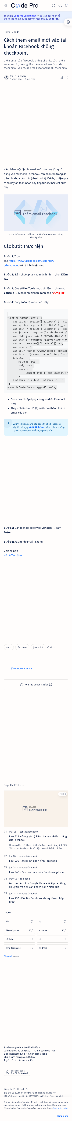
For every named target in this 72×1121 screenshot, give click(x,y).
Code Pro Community (25, 15)
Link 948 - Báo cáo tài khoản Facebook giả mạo (37, 872)
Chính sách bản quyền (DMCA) (19, 1056)
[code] (9, 647)
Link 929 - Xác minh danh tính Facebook (33, 860)
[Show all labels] (11, 956)
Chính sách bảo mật (44, 1050)
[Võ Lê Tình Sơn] (18, 75)
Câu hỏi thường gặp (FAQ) (17, 1050)
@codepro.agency (21, 668)
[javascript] (38, 647)
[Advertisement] (36, 124)
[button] (52, 647)
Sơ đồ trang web (12, 1047)
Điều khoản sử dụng (14, 1053)
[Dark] (60, 6)
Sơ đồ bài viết (31, 1047)
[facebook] (22, 647)
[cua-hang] (25, 878)
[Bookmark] (66, 6)
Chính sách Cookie (37, 1053)
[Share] (66, 77)
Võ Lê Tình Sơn (13, 555)
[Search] (54, 6)
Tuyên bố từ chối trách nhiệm (19, 1060)
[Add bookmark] (61, 77)
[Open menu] (5, 6)
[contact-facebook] (29, 831)
